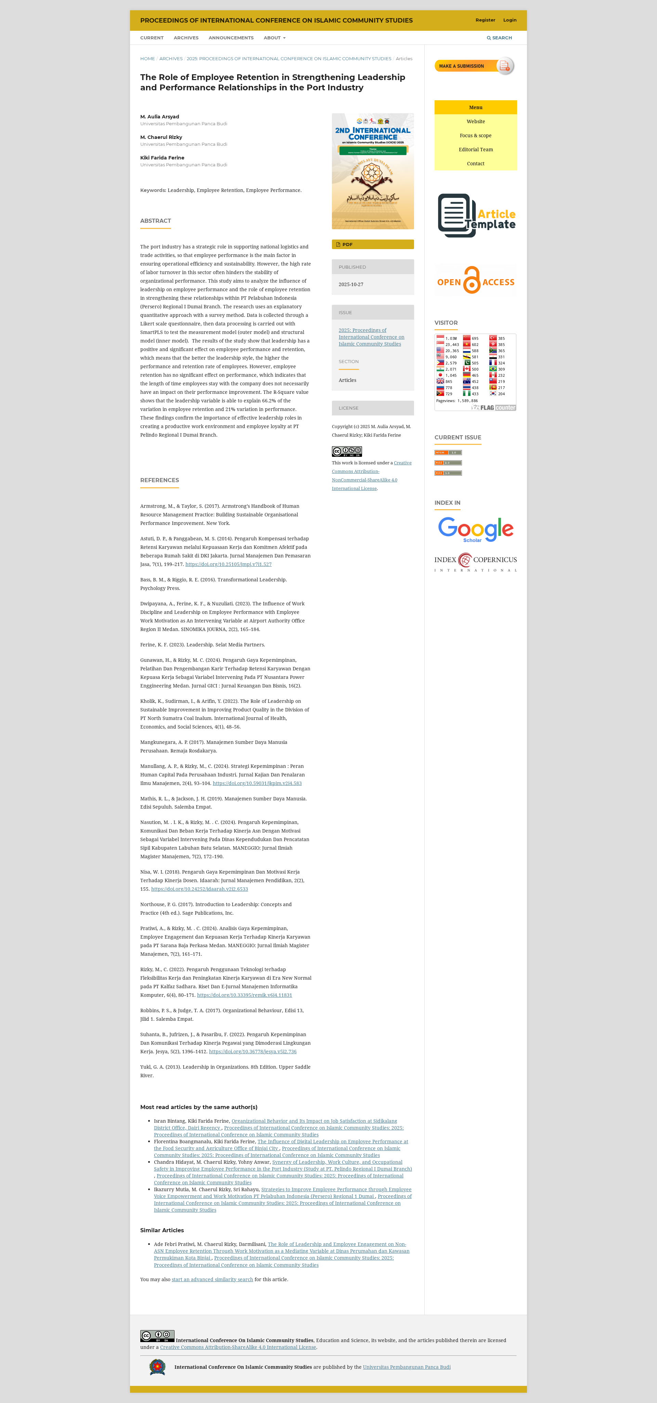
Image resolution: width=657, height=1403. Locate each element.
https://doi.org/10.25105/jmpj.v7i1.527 (228, 564)
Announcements (231, 37)
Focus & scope (476, 135)
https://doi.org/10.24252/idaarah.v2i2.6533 (199, 889)
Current (152, 37)
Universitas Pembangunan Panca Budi (407, 1367)
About (273, 37)
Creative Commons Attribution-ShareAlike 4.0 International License (238, 1347)
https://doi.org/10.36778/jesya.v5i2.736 (253, 1051)
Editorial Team (476, 149)
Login (510, 20)
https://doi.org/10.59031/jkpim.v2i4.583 (257, 783)
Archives (186, 37)
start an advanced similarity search (212, 1279)
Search (501, 37)
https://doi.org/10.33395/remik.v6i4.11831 (244, 995)
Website (476, 121)
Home (147, 58)
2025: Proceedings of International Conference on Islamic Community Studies (289, 58)
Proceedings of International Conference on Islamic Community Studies (276, 20)
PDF (346, 244)
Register (485, 20)
